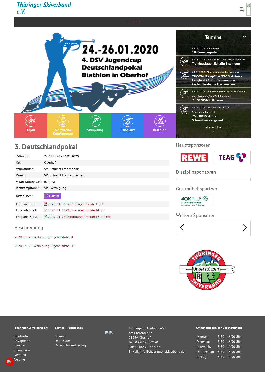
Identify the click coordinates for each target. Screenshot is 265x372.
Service (19, 345)
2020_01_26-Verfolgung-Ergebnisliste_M (43, 237)
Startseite (21, 336)
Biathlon (160, 130)
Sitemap (60, 336)
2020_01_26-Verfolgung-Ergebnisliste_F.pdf (79, 217)
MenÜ (135, 22)
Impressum (63, 341)
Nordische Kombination (63, 132)
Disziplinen (22, 341)
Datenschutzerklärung (70, 345)
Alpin (30, 130)
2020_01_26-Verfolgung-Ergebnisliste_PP (44, 246)
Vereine (19, 359)
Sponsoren (22, 350)
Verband (20, 354)
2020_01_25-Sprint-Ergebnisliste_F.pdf (75, 204)
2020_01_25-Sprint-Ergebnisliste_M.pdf (75, 210)
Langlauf (127, 130)
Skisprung (95, 130)
